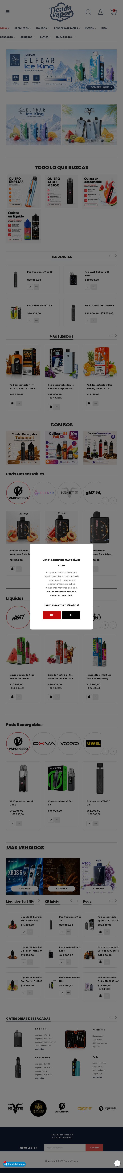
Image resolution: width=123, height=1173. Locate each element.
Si (71, 615)
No (51, 615)
